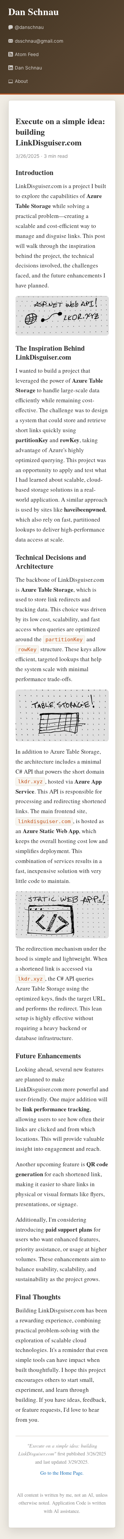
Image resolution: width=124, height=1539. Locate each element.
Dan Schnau (28, 67)
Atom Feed (27, 54)
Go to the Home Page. (62, 1473)
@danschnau (29, 27)
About (21, 81)
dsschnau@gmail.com (39, 41)
